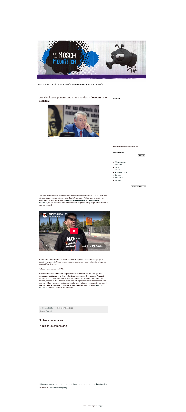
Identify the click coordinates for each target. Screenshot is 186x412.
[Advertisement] (76, 17)
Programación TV (121, 172)
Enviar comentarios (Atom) (58, 388)
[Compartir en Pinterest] (72, 308)
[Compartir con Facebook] (69, 308)
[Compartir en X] (67, 308)
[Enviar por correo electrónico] (62, 308)
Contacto (118, 175)
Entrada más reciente (46, 384)
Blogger (100, 406)
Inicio (75, 384)
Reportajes (119, 178)
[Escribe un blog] (65, 308)
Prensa (117, 170)
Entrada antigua (101, 384)
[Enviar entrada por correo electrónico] (58, 308)
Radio (117, 167)
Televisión (49, 311)
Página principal (120, 162)
